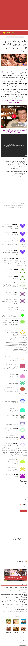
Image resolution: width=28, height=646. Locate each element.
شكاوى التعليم (21, 561)
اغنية (16, 205)
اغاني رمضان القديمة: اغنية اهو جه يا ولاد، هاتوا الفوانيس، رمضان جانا (14, 162)
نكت (23, 632)
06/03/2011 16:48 (9, 443)
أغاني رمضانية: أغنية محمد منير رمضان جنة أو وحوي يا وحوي (15, 172)
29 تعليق (16, 202)
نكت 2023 (23, 625)
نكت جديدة (8, 625)
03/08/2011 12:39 (6, 422)
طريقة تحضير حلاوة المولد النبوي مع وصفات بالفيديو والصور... (17, 578)
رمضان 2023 (23, 203)
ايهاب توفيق (13, 205)
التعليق (26, 483)
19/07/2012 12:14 (9, 387)
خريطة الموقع (19, 640)
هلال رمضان (17, 207)
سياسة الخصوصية (7, 640)
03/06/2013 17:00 (8, 364)
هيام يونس (13, 207)
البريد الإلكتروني (23, 504)
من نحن (14, 640)
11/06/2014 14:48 (8, 356)
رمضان (9, 205)
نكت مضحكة (16, 632)
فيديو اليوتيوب (17, 203)
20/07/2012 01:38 (11, 374)
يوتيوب (9, 207)
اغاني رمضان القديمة (13, 77)
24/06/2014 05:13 (8, 330)
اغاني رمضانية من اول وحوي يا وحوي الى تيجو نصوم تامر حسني (14, 168)
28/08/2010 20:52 (11, 467)
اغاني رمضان (20, 205)
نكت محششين (8, 632)
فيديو (21, 207)
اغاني (24, 205)
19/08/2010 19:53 (9, 474)
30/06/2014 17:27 (9, 299)
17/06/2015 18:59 (9, 250)
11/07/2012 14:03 (9, 399)
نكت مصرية (16, 625)
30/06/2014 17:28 (8, 283)
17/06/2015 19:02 (7, 224)
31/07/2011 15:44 (8, 428)
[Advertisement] (14, 16)
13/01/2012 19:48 (9, 415)
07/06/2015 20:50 (5, 258)
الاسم (25, 499)
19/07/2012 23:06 (12, 381)
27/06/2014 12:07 (11, 307)
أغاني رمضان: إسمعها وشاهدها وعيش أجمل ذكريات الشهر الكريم (15, 165)
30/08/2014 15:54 (9, 269)
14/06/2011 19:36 (10, 435)
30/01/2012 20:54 (11, 408)
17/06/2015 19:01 (9, 238)
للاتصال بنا (25, 640)
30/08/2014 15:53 (9, 276)
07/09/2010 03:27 (12, 459)
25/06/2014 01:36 (8, 320)
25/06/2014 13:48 (8, 313)
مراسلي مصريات (23, 642)
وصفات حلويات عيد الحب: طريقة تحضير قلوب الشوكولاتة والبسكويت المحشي (15, 608)
